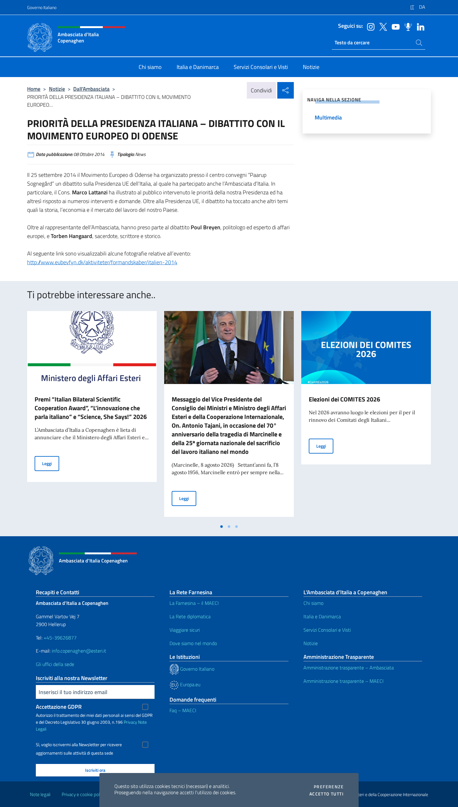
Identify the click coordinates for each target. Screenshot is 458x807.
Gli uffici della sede (55, 664)
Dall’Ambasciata (91, 89)
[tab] (221, 526)
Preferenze (329, 787)
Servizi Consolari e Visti (327, 630)
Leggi (50, 463)
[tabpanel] (92, 416)
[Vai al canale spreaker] (406, 26)
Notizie (57, 89)
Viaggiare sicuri (184, 630)
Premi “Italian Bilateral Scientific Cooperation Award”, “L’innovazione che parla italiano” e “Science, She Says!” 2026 (91, 407)
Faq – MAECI (182, 710)
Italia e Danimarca (322, 616)
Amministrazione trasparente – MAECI (343, 681)
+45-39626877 (60, 637)
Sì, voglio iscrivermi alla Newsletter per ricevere (79, 744)
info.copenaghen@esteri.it (79, 650)
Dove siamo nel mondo (193, 643)
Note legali (40, 794)
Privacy (130, 722)
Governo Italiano (41, 7)
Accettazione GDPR (59, 706)
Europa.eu (189, 684)
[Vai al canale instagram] (369, 26)
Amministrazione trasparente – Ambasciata (348, 667)
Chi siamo (313, 603)
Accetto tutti (326, 794)
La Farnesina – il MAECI (194, 603)
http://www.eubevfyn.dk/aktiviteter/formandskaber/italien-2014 (102, 262)
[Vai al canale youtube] (394, 26)
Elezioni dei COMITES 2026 (344, 399)
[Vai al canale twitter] (381, 26)
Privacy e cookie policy (83, 794)
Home (34, 89)
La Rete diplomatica (190, 616)
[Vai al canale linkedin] (419, 26)
